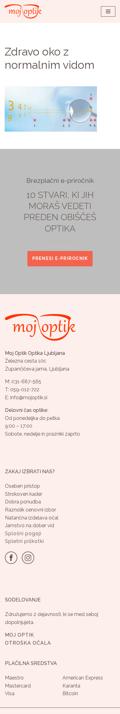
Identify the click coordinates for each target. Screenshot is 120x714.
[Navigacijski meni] (108, 11)
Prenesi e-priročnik (60, 258)
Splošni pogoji (23, 533)
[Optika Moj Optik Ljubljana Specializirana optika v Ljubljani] (23, 11)
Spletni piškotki (24, 541)
